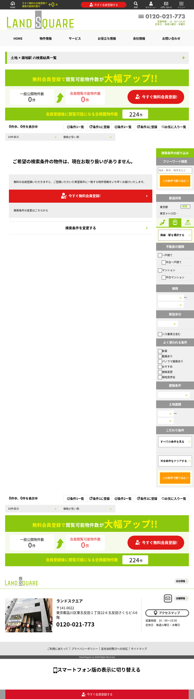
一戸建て (167, 255)
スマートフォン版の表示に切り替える (99, 669)
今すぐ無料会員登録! (159, 97)
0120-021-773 (75, 624)
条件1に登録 (101, 126)
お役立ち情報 (107, 38)
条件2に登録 (148, 126)
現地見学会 (168, 377)
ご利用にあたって (57, 648)
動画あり (167, 356)
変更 (185, 206)
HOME (12, 7)
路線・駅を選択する (172, 234)
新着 (164, 351)
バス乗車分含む (171, 334)
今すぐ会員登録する (106, 5)
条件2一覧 (124, 126)
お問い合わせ (166, 7)
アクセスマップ (169, 612)
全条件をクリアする (175, 460)
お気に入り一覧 (175, 126)
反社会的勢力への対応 (114, 648)
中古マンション (175, 277)
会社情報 (139, 38)
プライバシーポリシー (84, 648)
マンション (168, 270)
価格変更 (167, 372)
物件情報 (46, 38)
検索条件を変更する (80, 227)
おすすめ (167, 366)
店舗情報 (180, 598)
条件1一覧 (77, 126)
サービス (75, 38)
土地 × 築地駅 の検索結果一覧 (34, 58)
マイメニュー (151, 7)
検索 (136, 7)
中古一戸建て (174, 262)
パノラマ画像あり (172, 361)
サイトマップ (139, 648)
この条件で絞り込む (174, 180)
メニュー (181, 7)
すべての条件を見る (172, 441)
